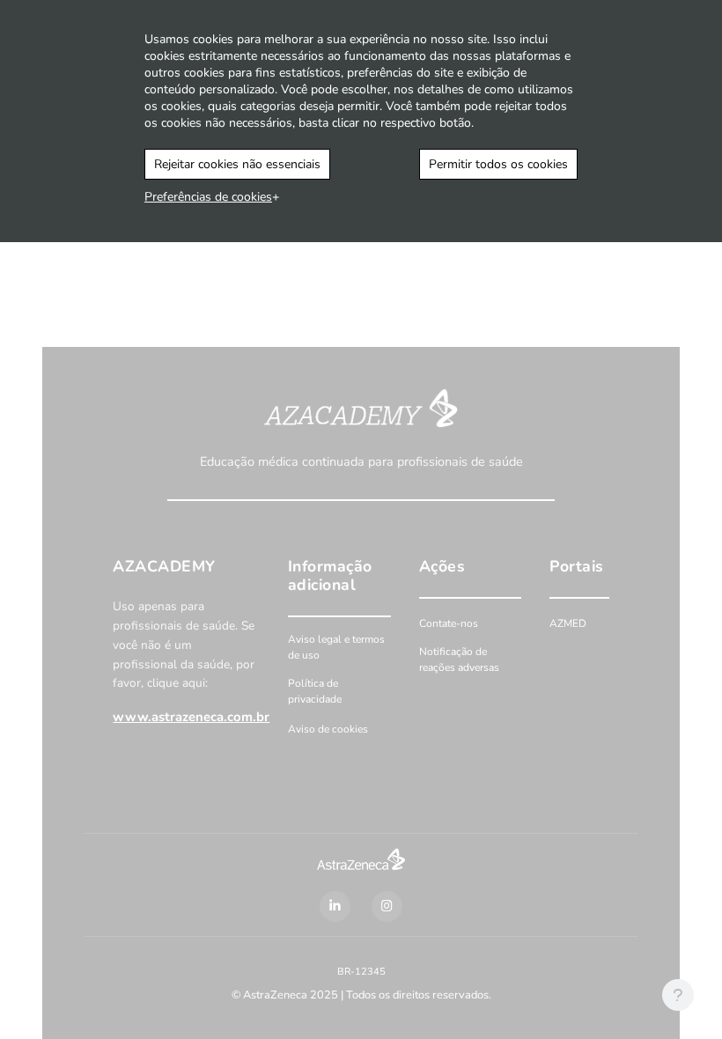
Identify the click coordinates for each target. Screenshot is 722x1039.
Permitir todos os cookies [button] (498, 164)
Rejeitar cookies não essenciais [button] (237, 164)
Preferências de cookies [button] (208, 196)
